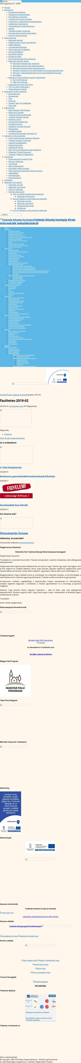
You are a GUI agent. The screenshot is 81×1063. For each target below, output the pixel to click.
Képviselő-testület (15, 40)
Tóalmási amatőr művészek (19, 31)
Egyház (11, 28)
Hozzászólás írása (16, 406)
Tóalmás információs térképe (20, 19)
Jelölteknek (21, 208)
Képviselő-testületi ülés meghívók (26, 63)
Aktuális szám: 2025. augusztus (40, 640)
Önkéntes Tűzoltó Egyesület (19, 152)
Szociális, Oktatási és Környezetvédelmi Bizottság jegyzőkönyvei (38, 70)
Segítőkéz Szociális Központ (19, 126)
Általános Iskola (14, 119)
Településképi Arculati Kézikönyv (21, 26)
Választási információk (13, 182)
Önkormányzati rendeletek (19, 49)
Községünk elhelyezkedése (19, 14)
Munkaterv (17, 75)
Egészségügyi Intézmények (19, 110)
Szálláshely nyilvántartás (18, 24)
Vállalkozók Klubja (15, 147)
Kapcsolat (12, 105)
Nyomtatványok (14, 178)
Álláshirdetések (14, 45)
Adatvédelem (13, 173)
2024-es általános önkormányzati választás (30, 199)
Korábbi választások (16, 192)
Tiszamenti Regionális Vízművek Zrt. (22, 133)
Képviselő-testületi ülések (18, 61)
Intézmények (9, 108)
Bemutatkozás (14, 94)
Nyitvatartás (13, 96)
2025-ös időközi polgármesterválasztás (28, 194)
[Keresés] (1, 1)
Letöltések (8, 180)
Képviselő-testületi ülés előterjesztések (28, 66)
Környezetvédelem (15, 52)
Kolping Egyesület (15, 145)
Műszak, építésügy (15, 161)
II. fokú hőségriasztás (11, 467)
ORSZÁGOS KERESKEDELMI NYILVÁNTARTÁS (40, 917)
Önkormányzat (10, 38)
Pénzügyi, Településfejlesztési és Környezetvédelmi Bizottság (37, 73)
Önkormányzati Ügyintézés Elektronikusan (25, 171)
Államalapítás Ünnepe (14, 533)
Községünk (8, 10)
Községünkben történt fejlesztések (22, 33)
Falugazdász (13, 129)
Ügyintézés (8, 157)
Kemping (12, 101)
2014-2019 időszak (20, 80)
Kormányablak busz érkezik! (14, 505)
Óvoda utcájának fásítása (16, 395)
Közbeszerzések (14, 56)
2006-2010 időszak (20, 82)
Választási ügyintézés (16, 187)
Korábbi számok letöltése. (41, 654)
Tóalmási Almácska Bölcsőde (19, 115)
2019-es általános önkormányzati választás (30, 210)
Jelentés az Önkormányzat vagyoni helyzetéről (26, 77)
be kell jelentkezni (27, 543)
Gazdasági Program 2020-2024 (20, 84)
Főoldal (7, 7)
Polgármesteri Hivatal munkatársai (22, 42)
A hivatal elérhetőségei (17, 47)
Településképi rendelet (17, 89)
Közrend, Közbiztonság (17, 35)
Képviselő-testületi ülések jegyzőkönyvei (29, 68)
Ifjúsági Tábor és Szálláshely (19, 103)
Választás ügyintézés (25, 203)
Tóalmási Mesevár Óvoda (18, 117)
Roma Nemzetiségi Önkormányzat (22, 59)
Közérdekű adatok (15, 54)
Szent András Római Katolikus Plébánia (23, 138)
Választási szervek (15, 185)
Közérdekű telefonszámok (18, 168)
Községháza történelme (17, 17)
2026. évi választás (15, 189)
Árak (10, 98)
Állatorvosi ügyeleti (16, 112)
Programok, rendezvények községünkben (25, 21)
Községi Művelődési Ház (18, 122)
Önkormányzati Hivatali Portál (20, 159)
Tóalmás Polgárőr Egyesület (19, 140)
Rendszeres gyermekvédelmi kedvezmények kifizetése (27, 476)
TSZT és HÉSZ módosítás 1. (19, 87)
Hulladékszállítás (15, 131)
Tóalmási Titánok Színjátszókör (21, 154)
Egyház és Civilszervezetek (14, 136)
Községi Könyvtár (15, 124)
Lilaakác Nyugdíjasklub (17, 143)
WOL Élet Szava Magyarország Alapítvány (24, 150)
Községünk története (16, 12)
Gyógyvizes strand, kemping (15, 91)
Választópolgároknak (25, 206)
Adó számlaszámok (16, 166)
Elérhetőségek (14, 175)
